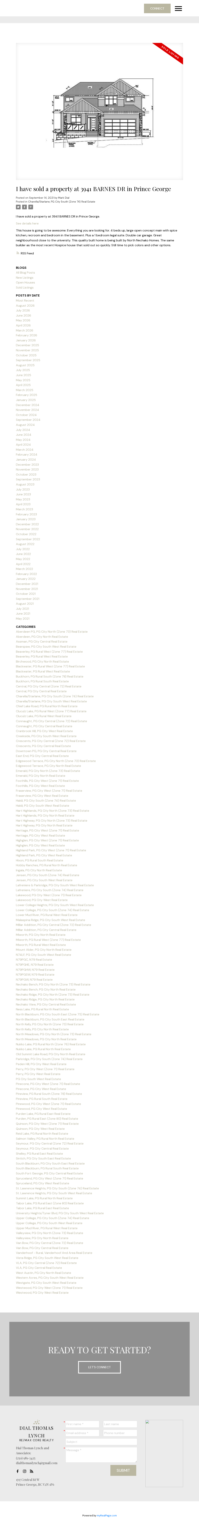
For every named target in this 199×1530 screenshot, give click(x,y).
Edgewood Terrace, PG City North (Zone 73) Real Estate (56, 761)
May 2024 (23, 440)
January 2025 (26, 400)
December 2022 (27, 524)
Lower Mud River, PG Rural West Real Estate (47, 915)
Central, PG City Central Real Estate (41, 691)
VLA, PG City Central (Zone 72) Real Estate (46, 1263)
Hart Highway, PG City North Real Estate (44, 825)
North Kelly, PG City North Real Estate (42, 1029)
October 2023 (26, 474)
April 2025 (23, 385)
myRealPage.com (107, 1515)
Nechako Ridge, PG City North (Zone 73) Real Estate (52, 994)
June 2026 (23, 315)
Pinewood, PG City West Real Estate (41, 1109)
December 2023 (27, 465)
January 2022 (26, 579)
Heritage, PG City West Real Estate (40, 835)
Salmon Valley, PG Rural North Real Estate (45, 1139)
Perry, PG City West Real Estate (38, 1074)
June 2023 (23, 494)
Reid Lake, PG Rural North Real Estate (42, 1134)
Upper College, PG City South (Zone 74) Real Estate (52, 1218)
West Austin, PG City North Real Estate (43, 1273)
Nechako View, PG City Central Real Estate (46, 1004)
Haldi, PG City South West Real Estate (42, 806)
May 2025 (23, 380)
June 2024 (23, 435)
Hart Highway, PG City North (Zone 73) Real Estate (51, 820)
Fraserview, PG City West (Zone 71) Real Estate (49, 791)
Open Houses (25, 282)
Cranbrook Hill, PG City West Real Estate (44, 731)
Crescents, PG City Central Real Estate (43, 746)
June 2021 (23, 613)
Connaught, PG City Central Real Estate (44, 726)
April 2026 (23, 325)
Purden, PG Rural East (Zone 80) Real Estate (47, 1119)
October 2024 (26, 415)
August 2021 (25, 604)
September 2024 (28, 420)
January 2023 (26, 519)
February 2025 (26, 395)
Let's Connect (99, 1367)
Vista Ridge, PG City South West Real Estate (47, 1258)
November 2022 (27, 529)
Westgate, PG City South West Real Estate (46, 1283)
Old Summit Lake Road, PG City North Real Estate (50, 1054)
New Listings (24, 278)
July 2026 (23, 310)
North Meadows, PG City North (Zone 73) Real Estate (53, 1034)
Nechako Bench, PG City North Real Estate (46, 989)
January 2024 (26, 460)
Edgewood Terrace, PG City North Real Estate (48, 766)
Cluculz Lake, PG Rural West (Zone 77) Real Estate (51, 711)
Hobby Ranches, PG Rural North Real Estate (46, 865)
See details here (27, 223)
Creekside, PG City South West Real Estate (46, 736)
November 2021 (27, 589)
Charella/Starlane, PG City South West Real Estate (51, 701)
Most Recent (25, 300)
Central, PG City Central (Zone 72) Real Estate (48, 686)
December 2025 (27, 345)
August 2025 (25, 365)
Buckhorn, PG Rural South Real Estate (42, 681)
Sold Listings (25, 287)
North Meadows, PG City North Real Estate (46, 1039)
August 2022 (25, 544)
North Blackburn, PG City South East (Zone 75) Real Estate (57, 1014)
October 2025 (26, 355)
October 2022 (26, 534)
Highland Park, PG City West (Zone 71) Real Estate (51, 850)
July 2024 (23, 430)
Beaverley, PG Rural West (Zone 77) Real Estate (49, 652)
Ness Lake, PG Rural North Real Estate (42, 1009)
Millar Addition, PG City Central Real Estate (46, 930)
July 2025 (23, 370)
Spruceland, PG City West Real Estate (42, 1183)
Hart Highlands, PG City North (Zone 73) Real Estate (52, 811)
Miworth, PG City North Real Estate (40, 935)
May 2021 (22, 619)
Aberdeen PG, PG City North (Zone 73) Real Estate (52, 632)
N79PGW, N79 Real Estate (34, 980)
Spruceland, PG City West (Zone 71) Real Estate (49, 1178)
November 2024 (27, 410)
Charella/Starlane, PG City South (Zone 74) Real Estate (61, 201)
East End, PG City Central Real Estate (42, 756)
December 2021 (27, 584)
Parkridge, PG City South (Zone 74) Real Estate (49, 1059)
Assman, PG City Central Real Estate (41, 641)
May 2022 (23, 559)
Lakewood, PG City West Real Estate (42, 900)
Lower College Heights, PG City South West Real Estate (55, 905)
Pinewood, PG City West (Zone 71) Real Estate (48, 1104)
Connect (157, 8)
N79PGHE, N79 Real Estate (35, 965)
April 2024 (23, 445)
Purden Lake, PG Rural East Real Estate (43, 1114)
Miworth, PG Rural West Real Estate (41, 945)
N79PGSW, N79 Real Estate (35, 974)
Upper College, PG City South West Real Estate (49, 1223)
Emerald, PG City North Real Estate (40, 776)
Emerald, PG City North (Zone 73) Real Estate (48, 771)
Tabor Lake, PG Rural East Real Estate (42, 1208)
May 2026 (23, 320)
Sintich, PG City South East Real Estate (43, 1158)
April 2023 (23, 504)
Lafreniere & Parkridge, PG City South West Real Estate (55, 885)
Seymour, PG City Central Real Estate (42, 1148)
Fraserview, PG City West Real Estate (42, 796)
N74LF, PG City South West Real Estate (43, 955)
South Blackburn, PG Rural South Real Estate (47, 1168)
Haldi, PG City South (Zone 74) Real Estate (46, 800)
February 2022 (26, 574)
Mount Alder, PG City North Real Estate (44, 950)
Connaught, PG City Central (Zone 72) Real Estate (51, 721)
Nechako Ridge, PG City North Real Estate (45, 999)
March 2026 (24, 330)
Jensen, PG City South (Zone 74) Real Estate (47, 875)
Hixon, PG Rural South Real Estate (39, 860)
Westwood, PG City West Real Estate (42, 1293)
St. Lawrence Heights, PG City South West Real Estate (54, 1193)
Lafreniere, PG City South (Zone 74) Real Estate (49, 890)
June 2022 (23, 554)
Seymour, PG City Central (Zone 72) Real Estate (50, 1143)
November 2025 (27, 350)
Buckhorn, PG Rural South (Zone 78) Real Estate (49, 676)
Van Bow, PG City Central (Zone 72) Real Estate (49, 1243)
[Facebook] (18, 1471)
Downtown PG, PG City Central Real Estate (46, 751)
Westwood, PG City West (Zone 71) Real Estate (49, 1288)
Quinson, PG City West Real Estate (40, 1129)
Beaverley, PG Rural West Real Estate (42, 656)
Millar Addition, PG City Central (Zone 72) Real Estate (53, 925)
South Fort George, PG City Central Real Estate (49, 1173)
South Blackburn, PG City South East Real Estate (50, 1163)
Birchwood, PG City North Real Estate (42, 661)
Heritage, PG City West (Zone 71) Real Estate (47, 830)
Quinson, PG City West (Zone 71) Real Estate (47, 1124)
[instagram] (25, 1471)
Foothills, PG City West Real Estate (40, 786)
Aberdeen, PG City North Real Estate (42, 637)
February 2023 (26, 514)
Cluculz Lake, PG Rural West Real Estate (44, 716)
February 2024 (26, 454)
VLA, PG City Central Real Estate (39, 1268)
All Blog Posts (25, 273)
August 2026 (25, 306)
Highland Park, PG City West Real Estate (44, 855)
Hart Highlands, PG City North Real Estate (45, 815)
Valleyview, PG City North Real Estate (42, 1238)
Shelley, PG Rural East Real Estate (39, 1154)
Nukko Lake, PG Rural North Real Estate (43, 1049)
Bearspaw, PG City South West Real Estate (46, 647)
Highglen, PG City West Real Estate (40, 845)
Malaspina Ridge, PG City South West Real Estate (50, 920)
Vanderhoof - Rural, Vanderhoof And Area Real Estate (54, 1253)
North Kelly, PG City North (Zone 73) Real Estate (50, 1024)
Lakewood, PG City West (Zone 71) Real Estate (49, 895)
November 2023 (27, 469)
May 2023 (23, 499)
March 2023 (24, 509)
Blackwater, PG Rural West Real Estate (43, 671)
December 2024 (27, 405)
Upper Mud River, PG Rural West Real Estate (47, 1228)
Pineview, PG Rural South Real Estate (41, 1099)
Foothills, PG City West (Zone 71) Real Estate (47, 781)
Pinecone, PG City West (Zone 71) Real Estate (48, 1084)
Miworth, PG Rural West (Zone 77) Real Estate (48, 940)
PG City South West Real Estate (38, 1079)
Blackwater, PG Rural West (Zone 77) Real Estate (50, 666)
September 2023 (28, 479)
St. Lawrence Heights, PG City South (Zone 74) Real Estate (57, 1188)
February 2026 (26, 335)
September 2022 (28, 539)
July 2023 (23, 489)
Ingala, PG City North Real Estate (39, 870)
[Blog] (32, 1471)
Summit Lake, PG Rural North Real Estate (44, 1198)
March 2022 (24, 569)
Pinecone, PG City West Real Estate (41, 1089)
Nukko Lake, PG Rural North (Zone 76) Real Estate (51, 1044)
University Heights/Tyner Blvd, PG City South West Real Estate (60, 1213)
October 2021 (26, 594)
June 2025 (23, 375)
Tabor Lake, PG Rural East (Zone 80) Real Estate (50, 1203)
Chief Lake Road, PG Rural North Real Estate (47, 706)
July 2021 (22, 609)
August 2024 (25, 425)
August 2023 (25, 484)
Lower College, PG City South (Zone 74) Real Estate (52, 910)
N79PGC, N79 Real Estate (34, 960)
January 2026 (26, 340)
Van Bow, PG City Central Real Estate (42, 1248)
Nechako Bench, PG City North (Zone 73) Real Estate (53, 984)
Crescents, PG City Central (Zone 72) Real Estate (51, 741)
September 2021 (27, 599)
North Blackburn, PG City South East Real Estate (50, 1019)
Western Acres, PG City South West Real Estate (50, 1278)
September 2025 (28, 360)
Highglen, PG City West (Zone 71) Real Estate (47, 840)
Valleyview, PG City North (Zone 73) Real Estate (49, 1233)
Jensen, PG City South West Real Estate (44, 880)
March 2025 (24, 390)
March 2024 (24, 450)
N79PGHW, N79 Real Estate (35, 970)
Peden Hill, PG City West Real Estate (41, 1064)
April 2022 (23, 564)
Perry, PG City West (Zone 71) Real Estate (45, 1069)
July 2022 (23, 549)
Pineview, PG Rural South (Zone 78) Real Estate (49, 1094)
